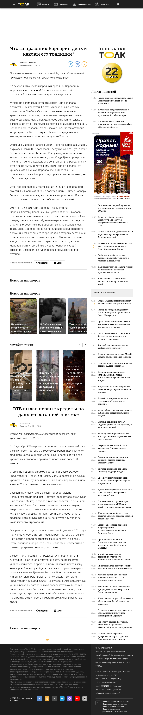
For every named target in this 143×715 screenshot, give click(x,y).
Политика (105, 4)
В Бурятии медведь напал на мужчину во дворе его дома (112, 470)
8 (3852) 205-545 (106, 686)
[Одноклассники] (84, 64)
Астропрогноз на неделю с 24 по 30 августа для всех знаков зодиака (115, 355)
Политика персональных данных (116, 702)
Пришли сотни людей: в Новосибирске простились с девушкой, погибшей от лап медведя (112, 543)
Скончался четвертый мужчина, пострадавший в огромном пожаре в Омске (115, 208)
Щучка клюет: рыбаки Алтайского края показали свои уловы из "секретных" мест (115, 492)
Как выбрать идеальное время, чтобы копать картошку (113, 346)
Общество (24, 66)
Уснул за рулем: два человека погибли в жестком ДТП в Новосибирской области (112, 577)
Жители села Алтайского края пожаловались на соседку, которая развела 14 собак (115, 516)
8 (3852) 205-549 (106, 690)
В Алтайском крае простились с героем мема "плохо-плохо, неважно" (114, 401)
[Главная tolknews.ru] (23, 4)
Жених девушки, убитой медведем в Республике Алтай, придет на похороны (115, 601)
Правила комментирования (113, 707)
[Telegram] (70, 64)
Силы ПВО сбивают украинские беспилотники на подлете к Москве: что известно (114, 336)
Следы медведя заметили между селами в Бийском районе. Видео (114, 302)
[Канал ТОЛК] (57, 262)
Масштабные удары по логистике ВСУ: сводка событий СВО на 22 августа (115, 413)
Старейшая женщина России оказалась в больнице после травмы (112, 448)
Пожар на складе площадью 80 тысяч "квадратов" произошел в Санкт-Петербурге (114, 312)
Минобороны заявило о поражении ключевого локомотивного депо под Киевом (114, 557)
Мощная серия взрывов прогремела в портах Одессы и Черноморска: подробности (113, 636)
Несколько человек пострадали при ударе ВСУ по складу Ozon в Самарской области (114, 589)
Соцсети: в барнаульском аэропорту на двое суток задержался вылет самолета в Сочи (113, 221)
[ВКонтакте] (77, 64)
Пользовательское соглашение (115, 704)
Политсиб (23, 426)
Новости (45, 4)
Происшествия (84, 4)
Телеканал (63, 4)
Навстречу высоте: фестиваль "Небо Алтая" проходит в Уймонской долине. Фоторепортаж (115, 625)
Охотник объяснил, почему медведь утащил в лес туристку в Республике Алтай (115, 424)
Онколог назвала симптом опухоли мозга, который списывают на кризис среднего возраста (114, 376)
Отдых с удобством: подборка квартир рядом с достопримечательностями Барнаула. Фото (112, 529)
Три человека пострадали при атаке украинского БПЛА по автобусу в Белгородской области (115, 504)
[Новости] (41, 262)
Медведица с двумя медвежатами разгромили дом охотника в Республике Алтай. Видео (115, 246)
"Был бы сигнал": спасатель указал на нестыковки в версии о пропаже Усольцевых (115, 270)
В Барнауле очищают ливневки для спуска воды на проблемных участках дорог (114, 436)
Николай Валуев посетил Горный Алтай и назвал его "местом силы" (115, 567)
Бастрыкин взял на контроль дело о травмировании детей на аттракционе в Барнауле (115, 613)
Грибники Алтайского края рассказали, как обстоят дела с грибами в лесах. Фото (113, 258)
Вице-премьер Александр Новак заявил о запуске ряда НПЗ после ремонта (114, 389)
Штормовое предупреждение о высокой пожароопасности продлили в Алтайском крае (50, 383)
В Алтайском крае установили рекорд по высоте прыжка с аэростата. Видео (113, 460)
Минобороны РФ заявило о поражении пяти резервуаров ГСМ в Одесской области (74, 381)
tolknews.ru (107, 648)
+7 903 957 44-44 (106, 679)
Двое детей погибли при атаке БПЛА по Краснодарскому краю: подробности (114, 480)
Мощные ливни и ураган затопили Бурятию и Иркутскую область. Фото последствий (115, 234)
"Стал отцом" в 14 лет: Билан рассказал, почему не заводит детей (113, 281)
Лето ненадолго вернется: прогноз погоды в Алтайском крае (115, 364)
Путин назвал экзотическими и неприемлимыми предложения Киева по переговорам (114, 324)
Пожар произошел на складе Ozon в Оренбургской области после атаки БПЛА (22, 381)
